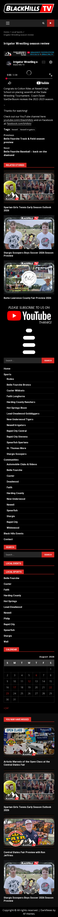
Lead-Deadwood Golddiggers (23, 413)
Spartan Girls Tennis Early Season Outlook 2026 (29, 187)
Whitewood (13, 527)
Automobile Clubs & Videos (22, 464)
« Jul (6, 708)
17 (14, 687)
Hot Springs (10, 601)
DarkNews (46, 910)
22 (50, 687)
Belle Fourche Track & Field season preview (24, 139)
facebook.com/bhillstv (19, 123)
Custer (10, 475)
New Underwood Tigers (20, 419)
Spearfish (12, 510)
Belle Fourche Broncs (19, 384)
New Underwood (16, 499)
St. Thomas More (16, 448)
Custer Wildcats (16, 390)
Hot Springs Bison (17, 407)
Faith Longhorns (16, 396)
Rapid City (12, 522)
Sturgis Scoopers (16, 454)
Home (7, 368)
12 (29, 681)
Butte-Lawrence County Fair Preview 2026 (29, 277)
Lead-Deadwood (13, 607)
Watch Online (50, 23)
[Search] (43, 23)
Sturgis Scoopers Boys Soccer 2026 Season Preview (29, 232)
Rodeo (10, 379)
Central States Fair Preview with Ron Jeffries (29, 832)
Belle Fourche (14, 470)
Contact (8, 539)
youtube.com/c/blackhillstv (18, 120)
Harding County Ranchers (21, 402)
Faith (9, 487)
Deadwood (13, 481)
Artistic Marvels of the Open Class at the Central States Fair (29, 741)
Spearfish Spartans (17, 442)
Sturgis (11, 516)
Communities (11, 459)
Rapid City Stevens (17, 436)
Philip (7, 618)
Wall (6, 641)
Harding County (15, 493)
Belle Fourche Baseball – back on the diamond (25, 151)
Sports (7, 374)
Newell (15, 129)
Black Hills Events (13, 533)
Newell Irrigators (27, 129)
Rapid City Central (17, 431)
